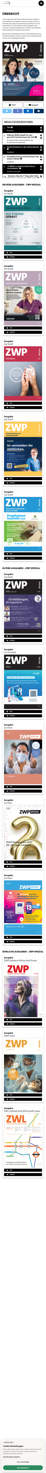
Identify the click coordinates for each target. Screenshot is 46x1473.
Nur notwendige (23, 1462)
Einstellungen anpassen (11, 1457)
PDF (14, 104)
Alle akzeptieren (23, 1468)
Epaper (34, 104)
